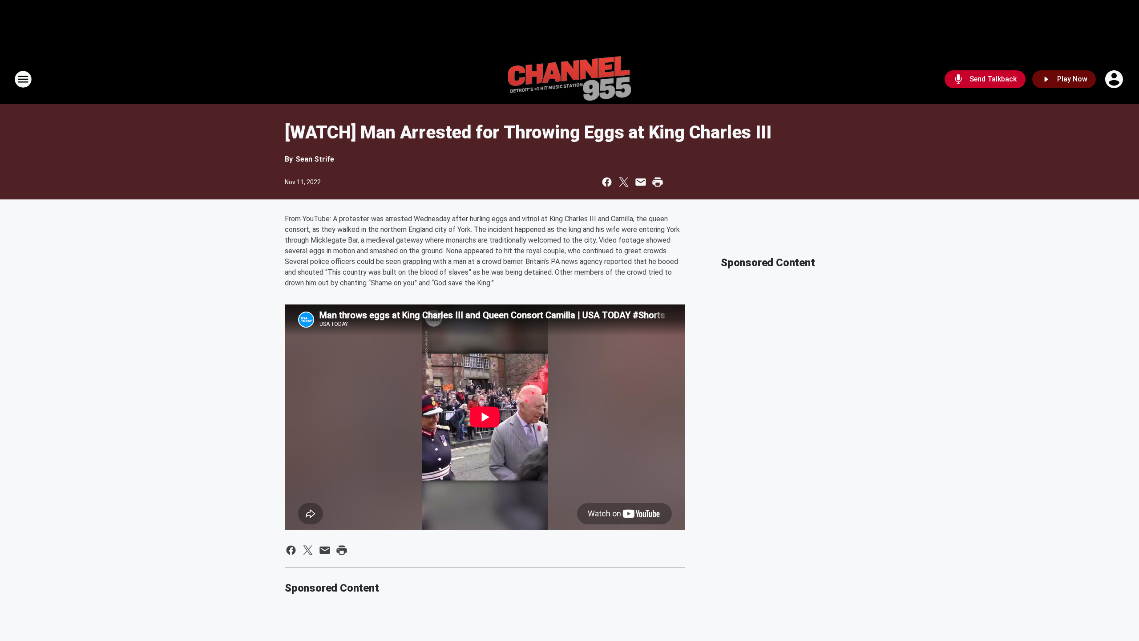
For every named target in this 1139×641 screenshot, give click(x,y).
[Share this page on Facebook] (607, 182)
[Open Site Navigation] (23, 79)
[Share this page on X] (624, 182)
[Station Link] (569, 79)
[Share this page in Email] (640, 182)
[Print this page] (657, 182)
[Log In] (1115, 79)
